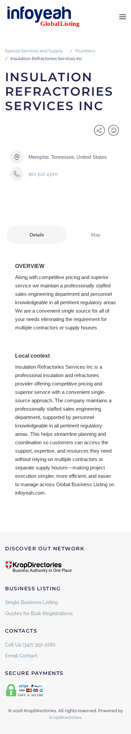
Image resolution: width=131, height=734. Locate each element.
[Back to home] (47, 17)
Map (95, 234)
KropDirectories (65, 717)
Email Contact (21, 656)
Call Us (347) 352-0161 (30, 645)
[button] (122, 17)
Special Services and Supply (34, 50)
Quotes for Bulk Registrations (39, 613)
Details (37, 234)
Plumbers (85, 50)
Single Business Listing (31, 602)
